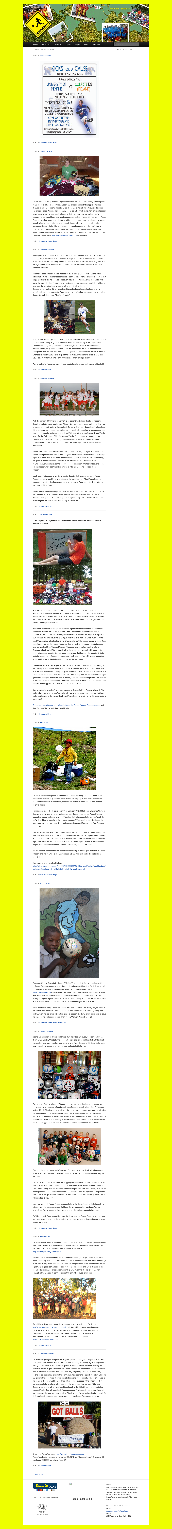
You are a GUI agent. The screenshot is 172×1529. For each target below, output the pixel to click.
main (41, 875)
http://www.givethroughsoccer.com (70, 1454)
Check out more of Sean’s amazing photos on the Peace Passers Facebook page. (66, 705)
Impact (68, 44)
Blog (86, 44)
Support (77, 44)
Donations (43, 143)
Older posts (38, 1475)
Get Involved (46, 44)
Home (35, 44)
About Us (58, 44)
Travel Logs (52, 875)
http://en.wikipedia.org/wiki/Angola (47, 1251)
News (55, 143)
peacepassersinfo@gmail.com (64, 235)
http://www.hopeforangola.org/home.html (49, 1327)
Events (50, 143)
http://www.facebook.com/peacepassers (49, 1339)
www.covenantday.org (42, 992)
